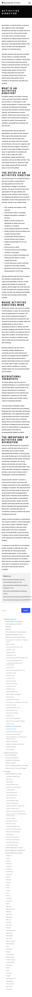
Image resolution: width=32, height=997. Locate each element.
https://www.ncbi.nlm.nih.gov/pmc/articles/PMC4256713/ (17, 596)
